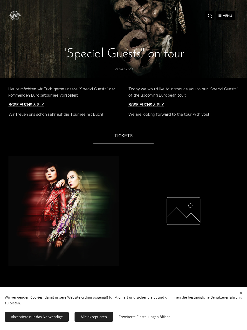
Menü (227, 16)
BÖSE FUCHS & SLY (26, 104)
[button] (209, 15)
